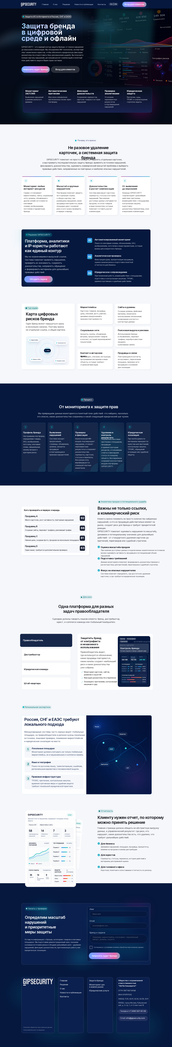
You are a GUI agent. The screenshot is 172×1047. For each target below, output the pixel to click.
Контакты (102, 4)
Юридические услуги (99, 991)
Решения (66, 4)
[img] (38, 982)
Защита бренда (96, 981)
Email (92, 921)
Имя (92, 909)
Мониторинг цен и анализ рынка (97, 986)
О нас (55, 4)
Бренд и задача (97, 932)
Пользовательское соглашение (34, 1030)
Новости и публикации (83, 4)
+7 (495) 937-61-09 (133, 1011)
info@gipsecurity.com (132, 1018)
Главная (45, 4)
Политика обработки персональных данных (37, 1027)
